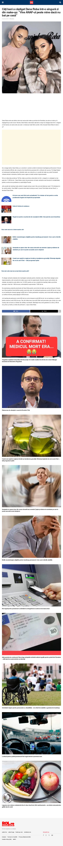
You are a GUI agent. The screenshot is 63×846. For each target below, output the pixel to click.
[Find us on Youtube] (52, 835)
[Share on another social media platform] (59, 311)
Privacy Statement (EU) (25, 837)
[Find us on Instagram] (46, 835)
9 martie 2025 (5, 18)
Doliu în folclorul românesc (21, 206)
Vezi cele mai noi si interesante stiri (12, 229)
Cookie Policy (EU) (6, 839)
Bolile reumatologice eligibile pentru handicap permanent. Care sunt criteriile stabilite (37, 238)
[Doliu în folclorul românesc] (6, 211)
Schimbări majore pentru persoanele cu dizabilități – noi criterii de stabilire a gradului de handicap (31, 708)
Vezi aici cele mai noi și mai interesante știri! (15, 271)
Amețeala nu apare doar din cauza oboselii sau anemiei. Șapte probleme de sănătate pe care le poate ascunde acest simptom (36, 249)
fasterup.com (19, 832)
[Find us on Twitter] (49, 835)
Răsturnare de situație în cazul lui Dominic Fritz (16, 410)
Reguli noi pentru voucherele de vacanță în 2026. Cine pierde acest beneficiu (36, 217)
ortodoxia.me (27, 832)
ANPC (14, 839)
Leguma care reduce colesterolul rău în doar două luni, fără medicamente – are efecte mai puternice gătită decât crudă (31, 806)
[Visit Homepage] (31, 2)
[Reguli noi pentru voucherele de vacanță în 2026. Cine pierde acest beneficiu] (6, 222)
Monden (12, 18)
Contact (14, 828)
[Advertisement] (31, 106)
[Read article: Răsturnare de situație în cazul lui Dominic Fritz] (31, 387)
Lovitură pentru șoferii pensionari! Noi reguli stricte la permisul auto (22, 756)
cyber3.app (11, 832)
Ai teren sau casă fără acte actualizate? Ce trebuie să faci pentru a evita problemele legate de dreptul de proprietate (35, 196)
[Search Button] (60, 2)
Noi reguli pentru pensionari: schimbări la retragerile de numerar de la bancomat (25, 608)
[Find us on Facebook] (43, 835)
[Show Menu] (3, 2)
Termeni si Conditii (12, 837)
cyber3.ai (4, 832)
